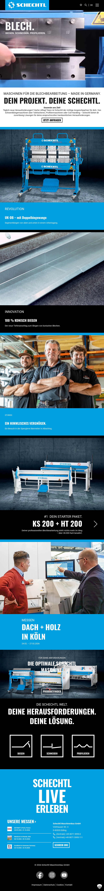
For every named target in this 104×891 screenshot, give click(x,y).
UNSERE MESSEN (20, 821)
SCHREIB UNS (61, 845)
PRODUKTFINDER (52, 691)
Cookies (60, 885)
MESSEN (28, 620)
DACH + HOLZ (41, 626)
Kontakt (68, 885)
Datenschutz (49, 885)
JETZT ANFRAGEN (52, 120)
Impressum (37, 885)
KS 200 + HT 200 (57, 523)
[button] (99, 886)
